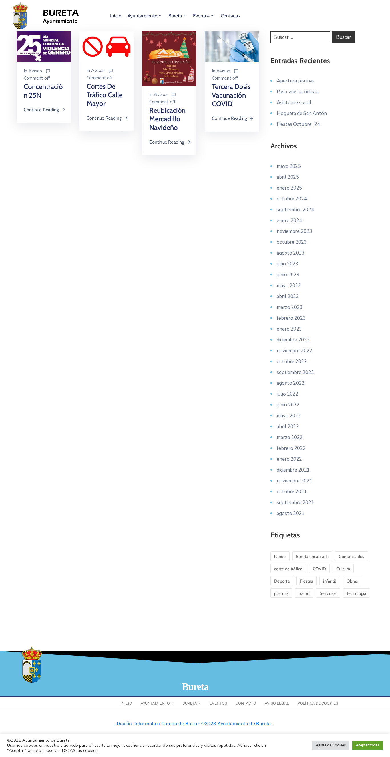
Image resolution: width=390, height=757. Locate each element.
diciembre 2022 (293, 340)
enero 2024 (289, 220)
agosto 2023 (291, 253)
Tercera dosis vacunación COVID (231, 95)
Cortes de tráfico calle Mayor (104, 95)
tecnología (356, 593)
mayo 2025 (289, 166)
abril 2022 (288, 426)
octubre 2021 (292, 491)
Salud (304, 593)
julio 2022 (287, 394)
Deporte (282, 581)
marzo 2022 (290, 437)
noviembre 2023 (294, 231)
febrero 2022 (291, 448)
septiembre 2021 (295, 502)
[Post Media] (44, 46)
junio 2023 (288, 274)
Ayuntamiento (142, 16)
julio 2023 (287, 264)
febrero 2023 (291, 318)
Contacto (230, 16)
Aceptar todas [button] (367, 745)
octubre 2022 (292, 361)
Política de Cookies (317, 703)
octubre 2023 (292, 242)
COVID (319, 568)
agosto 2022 (291, 383)
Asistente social (294, 102)
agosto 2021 (291, 513)
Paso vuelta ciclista (298, 91)
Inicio (115, 16)
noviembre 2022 (294, 350)
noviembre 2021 (294, 481)
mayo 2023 (289, 285)
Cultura (343, 568)
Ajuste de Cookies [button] (331, 745)
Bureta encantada (312, 556)
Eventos (201, 16)
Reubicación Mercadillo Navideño (167, 119)
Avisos (35, 71)
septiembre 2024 (295, 209)
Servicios (328, 593)
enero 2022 (289, 459)
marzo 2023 (290, 307)
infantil (329, 581)
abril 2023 (288, 296)
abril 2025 (288, 177)
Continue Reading (41, 109)
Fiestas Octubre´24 (298, 124)
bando (280, 556)
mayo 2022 (289, 415)
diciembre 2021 (293, 470)
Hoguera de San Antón (302, 113)
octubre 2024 (292, 199)
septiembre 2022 (295, 372)
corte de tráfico (288, 568)
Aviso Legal (277, 703)
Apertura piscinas (296, 81)
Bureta (175, 16)
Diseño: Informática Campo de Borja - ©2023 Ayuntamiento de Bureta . (195, 723)
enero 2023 (289, 329)
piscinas (281, 593)
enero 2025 (289, 188)
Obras (352, 581)
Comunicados (351, 556)
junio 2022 (288, 405)
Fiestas (306, 581)
